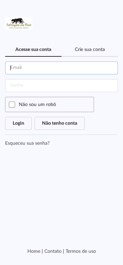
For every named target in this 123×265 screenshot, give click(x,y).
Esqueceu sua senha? (27, 143)
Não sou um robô (37, 104)
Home (33, 251)
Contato (53, 251)
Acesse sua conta (33, 49)
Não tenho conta (59, 123)
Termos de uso (81, 251)
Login (18, 123)
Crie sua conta (90, 49)
